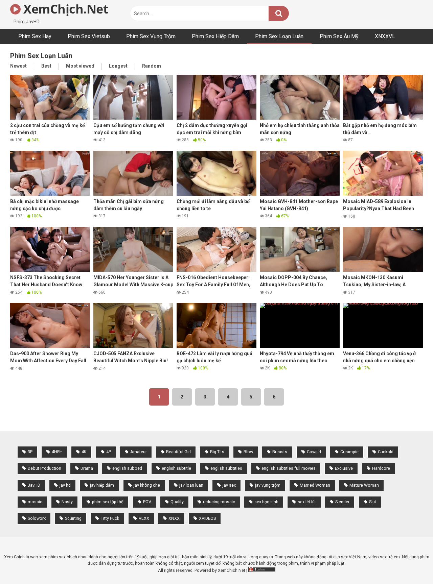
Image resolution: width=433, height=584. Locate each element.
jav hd (65, 485)
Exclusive (344, 468)
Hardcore (381, 468)
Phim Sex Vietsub (89, 36)
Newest (18, 66)
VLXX (144, 518)
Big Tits (217, 451)
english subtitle (176, 468)
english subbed (127, 468)
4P (108, 451)
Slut (372, 501)
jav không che (147, 485)
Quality (177, 501)
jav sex (229, 485)
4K (84, 451)
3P (30, 451)
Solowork (37, 518)
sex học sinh (266, 501)
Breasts (279, 451)
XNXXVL (385, 36)
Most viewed (80, 66)
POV (147, 501)
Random (151, 66)
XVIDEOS (207, 518)
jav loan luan (191, 485)
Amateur (138, 451)
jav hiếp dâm (102, 485)
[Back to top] (410, 563)
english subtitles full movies (288, 468)
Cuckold (385, 451)
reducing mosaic (219, 501)
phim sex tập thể (107, 501)
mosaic (35, 501)
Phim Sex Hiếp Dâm (215, 36)
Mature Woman (364, 485)
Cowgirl (314, 451)
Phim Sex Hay (34, 36)
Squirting (73, 518)
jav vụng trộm (267, 485)
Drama (87, 468)
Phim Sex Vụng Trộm (151, 36)
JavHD (34, 485)
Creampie (349, 451)
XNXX (174, 518)
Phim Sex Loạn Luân (279, 36)
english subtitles (226, 468)
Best (46, 66)
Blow (248, 451)
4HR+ (57, 451)
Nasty (67, 501)
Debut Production (44, 468)
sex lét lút (307, 501)
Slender (342, 501)
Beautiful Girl (178, 451)
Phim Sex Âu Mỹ (339, 36)
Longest (118, 66)
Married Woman (315, 485)
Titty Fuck (110, 518)
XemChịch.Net (64, 9)
